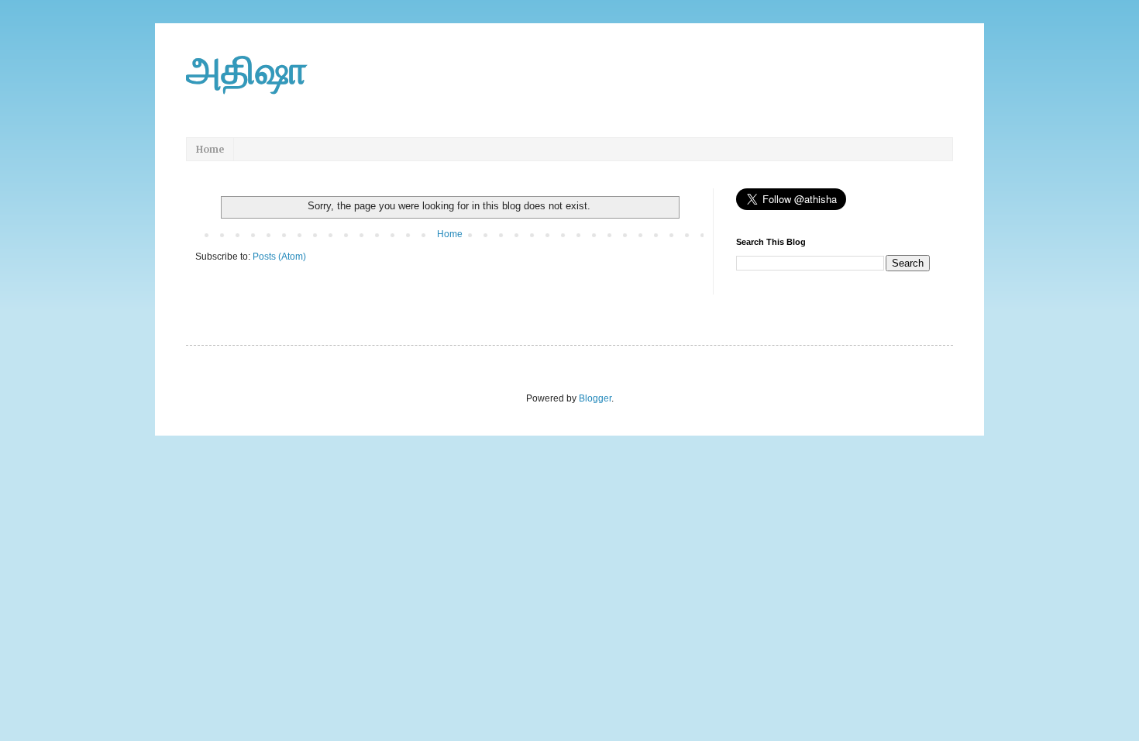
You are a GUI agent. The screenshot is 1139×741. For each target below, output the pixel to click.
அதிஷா (247, 70)
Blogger (595, 398)
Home (210, 149)
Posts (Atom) (279, 256)
